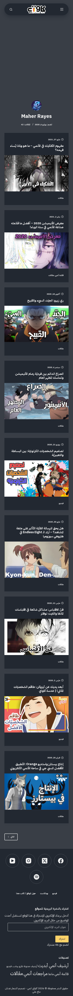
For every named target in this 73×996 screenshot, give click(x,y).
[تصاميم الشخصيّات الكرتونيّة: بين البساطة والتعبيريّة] (36, 478)
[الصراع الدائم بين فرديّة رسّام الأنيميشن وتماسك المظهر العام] (36, 401)
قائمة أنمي (59, 275)
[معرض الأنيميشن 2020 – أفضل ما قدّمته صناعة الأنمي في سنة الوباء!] (36, 250)
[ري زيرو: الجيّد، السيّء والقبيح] (36, 324)
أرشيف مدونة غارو (28, 966)
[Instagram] (28, 861)
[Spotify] (36, 877)
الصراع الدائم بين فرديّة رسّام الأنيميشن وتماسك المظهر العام (39, 375)
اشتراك (62, 939)
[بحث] (11, 9)
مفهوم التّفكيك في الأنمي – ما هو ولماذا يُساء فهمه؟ (36, 147)
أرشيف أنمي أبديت (53, 965)
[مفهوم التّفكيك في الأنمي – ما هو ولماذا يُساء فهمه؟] (36, 173)
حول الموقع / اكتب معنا (26, 893)
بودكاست (44, 893)
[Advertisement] (36, 53)
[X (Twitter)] (44, 861)
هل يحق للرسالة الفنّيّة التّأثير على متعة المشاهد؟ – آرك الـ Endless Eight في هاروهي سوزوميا (39, 532)
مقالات (60, 198)
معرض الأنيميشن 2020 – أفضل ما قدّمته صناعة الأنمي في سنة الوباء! (37, 225)
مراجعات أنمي (36, 973)
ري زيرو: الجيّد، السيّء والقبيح (45, 300)
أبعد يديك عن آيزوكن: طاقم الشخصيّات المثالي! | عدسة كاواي (38, 688)
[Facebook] (61, 861)
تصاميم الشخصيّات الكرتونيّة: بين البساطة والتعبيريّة (37, 453)
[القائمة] (61, 9)
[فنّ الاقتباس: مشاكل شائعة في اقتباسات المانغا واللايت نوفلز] (36, 637)
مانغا (51, 974)
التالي (12, 836)
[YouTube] (12, 861)
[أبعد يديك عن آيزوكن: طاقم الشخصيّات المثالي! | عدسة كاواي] (36, 714)
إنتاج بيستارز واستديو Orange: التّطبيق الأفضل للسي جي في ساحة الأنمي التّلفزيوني (36, 766)
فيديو (61, 503)
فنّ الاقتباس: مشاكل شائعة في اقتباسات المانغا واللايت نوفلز (39, 611)
